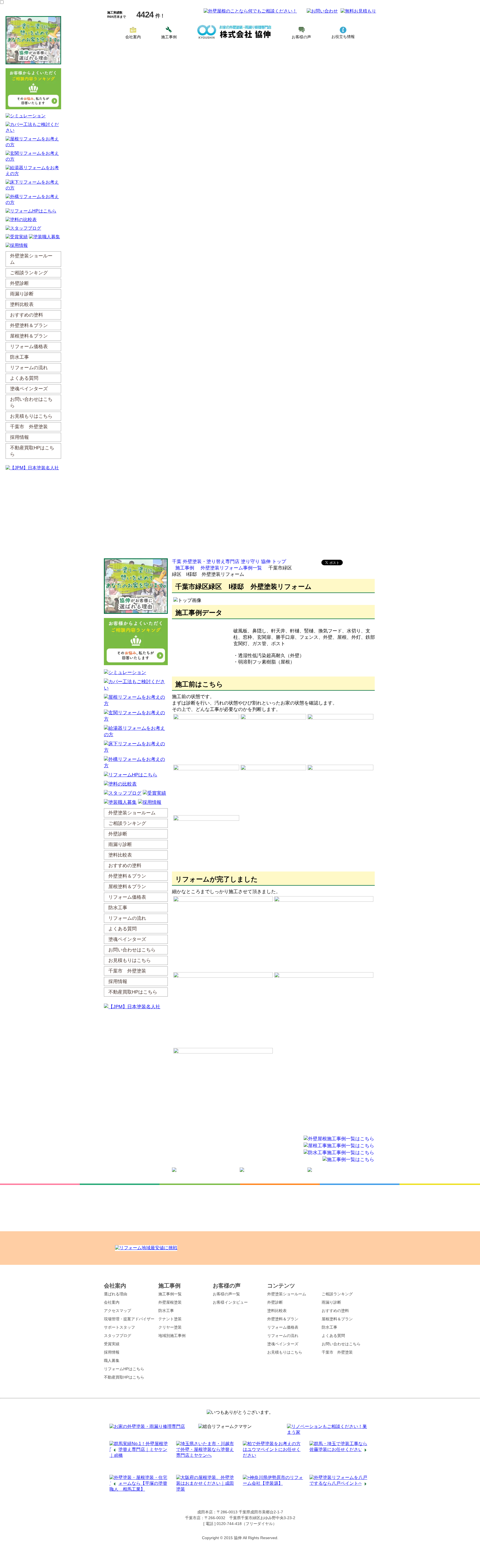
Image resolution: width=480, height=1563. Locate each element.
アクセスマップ (117, 1310)
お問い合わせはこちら (341, 1344)
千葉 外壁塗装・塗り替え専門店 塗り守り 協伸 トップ (229, 561)
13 (270, 1469)
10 (253, 1469)
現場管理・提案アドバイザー (129, 1319)
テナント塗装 (170, 1319)
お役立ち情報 (343, 36)
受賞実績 (111, 1344)
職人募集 (111, 1360)
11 (259, 1469)
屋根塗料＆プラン (337, 1319)
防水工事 (166, 1310)
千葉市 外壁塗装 (337, 1352)
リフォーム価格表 (282, 1327)
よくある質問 (333, 1335)
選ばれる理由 (115, 1294)
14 (276, 1469)
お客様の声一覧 (226, 1294)
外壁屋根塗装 (170, 1302)
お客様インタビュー (230, 1302)
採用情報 (111, 1352)
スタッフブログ (117, 1335)
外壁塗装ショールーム (286, 1294)
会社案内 (133, 37)
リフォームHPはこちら (124, 1369)
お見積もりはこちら (284, 1352)
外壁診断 (275, 1302)
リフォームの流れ (282, 1335)
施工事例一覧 (170, 1294)
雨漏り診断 (331, 1302)
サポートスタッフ (119, 1327)
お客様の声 (301, 37)
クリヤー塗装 (170, 1327)
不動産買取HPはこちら (124, 1377)
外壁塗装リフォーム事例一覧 (231, 568)
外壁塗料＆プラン (282, 1319)
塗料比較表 (277, 1310)
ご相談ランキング (337, 1294)
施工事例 (169, 37)
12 (265, 1469)
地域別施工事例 (172, 1335)
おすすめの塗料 (335, 1310)
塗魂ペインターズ (282, 1344)
